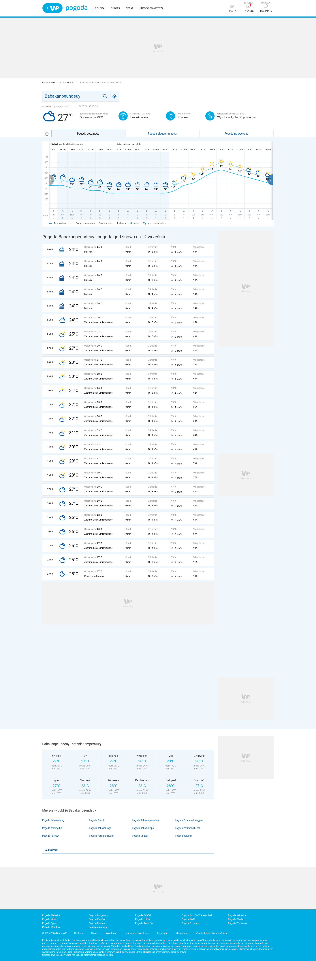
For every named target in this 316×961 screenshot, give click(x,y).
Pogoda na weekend (236, 134)
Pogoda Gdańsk (143, 915)
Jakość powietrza (151, 8)
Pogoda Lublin (142, 919)
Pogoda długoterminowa (162, 134)
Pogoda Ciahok (96, 820)
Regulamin (162, 933)
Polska (100, 8)
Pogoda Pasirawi (50, 835)
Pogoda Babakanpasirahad (145, 820)
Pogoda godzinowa (88, 134)
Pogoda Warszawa (237, 923)
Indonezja (68, 82)
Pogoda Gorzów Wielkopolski (197, 915)
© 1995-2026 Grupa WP (54, 933)
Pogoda (76, 8)
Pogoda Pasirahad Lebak (187, 828)
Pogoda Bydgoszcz (98, 915)
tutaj (111, 955)
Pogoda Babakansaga (100, 828)
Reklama (78, 933)
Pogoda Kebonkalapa (143, 828)
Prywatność (111, 933)
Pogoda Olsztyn (236, 919)
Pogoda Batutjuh (183, 835)
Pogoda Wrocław (51, 927)
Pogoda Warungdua (52, 828)
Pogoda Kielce (49, 919)
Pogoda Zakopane (98, 927)
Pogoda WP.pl (49, 82)
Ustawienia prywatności (137, 933)
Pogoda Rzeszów (144, 923)
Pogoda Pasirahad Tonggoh (189, 820)
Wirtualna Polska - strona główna (52, 8)
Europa (115, 8)
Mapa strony (182, 933)
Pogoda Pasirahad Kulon (101, 835)
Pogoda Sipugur (140, 835)
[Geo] (114, 96)
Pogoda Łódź (188, 919)
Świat (129, 8)
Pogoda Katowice (237, 915)
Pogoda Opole (49, 923)
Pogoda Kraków (97, 919)
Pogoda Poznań (97, 923)
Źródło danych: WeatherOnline (211, 933)
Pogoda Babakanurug (53, 820)
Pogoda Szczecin (190, 923)
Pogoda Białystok (51, 915)
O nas (94, 933)
